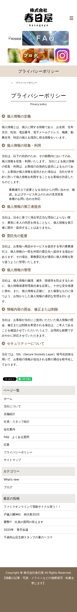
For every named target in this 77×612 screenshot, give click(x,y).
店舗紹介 (9, 414)
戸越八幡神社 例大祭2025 (22, 514)
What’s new (11, 479)
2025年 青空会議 (16, 529)
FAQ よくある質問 (16, 437)
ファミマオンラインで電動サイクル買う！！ (32, 506)
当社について (12, 406)
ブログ (8, 487)
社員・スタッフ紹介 (17, 421)
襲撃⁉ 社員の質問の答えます (23, 522)
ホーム (8, 398)
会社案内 (9, 429)
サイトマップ (12, 460)
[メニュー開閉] (71, 18)
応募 (6, 444)
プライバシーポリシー (18, 452)
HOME (5, 82)
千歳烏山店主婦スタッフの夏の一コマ (28, 537)
